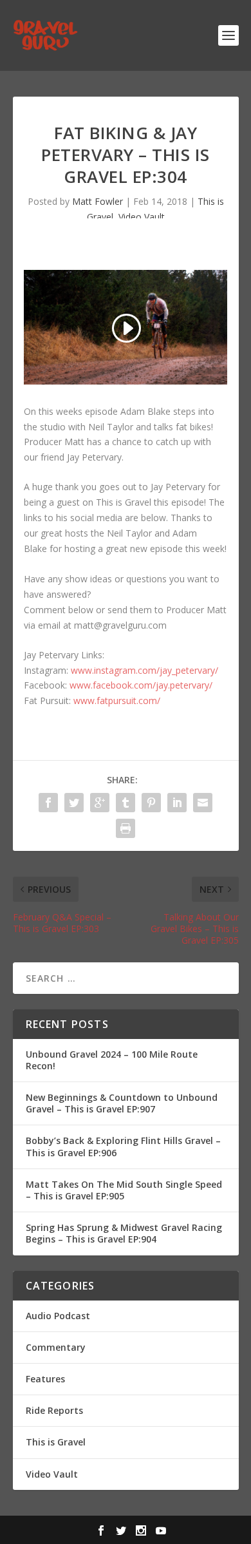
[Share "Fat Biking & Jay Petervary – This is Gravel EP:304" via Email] (203, 802)
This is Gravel (56, 1442)
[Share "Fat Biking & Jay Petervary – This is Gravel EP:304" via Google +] (100, 802)
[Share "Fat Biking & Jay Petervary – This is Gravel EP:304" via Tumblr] (125, 802)
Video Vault (141, 217)
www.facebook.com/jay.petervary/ (141, 685)
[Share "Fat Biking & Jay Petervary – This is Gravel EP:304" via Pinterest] (151, 802)
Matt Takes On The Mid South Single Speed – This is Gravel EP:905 (124, 1190)
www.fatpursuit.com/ (116, 700)
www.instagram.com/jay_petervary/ (144, 670)
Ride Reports (54, 1410)
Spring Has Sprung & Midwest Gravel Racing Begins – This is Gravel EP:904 (124, 1233)
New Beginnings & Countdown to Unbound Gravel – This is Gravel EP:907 (122, 1103)
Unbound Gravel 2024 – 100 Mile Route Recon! (112, 1060)
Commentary (56, 1347)
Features (45, 1379)
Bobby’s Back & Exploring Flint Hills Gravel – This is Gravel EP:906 (123, 1146)
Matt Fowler (97, 201)
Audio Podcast (58, 1316)
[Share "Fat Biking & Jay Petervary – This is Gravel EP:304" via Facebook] (48, 802)
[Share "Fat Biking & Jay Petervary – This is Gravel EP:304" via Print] (125, 828)
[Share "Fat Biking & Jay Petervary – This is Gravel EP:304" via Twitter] (74, 802)
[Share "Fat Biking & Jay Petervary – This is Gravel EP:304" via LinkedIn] (177, 802)
